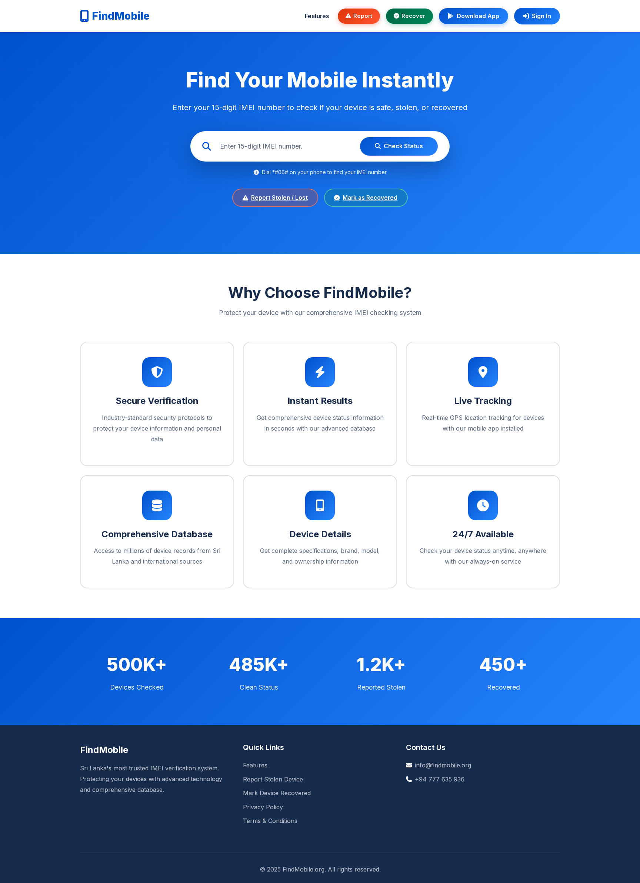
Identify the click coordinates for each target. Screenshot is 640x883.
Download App (478, 16)
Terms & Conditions (270, 820)
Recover (413, 16)
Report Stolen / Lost (279, 197)
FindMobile (121, 16)
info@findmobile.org (443, 765)
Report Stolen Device (273, 779)
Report (362, 16)
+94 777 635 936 (439, 779)
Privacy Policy (263, 807)
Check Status (403, 146)
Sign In (541, 16)
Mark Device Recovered (277, 793)
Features (317, 16)
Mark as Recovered (370, 197)
